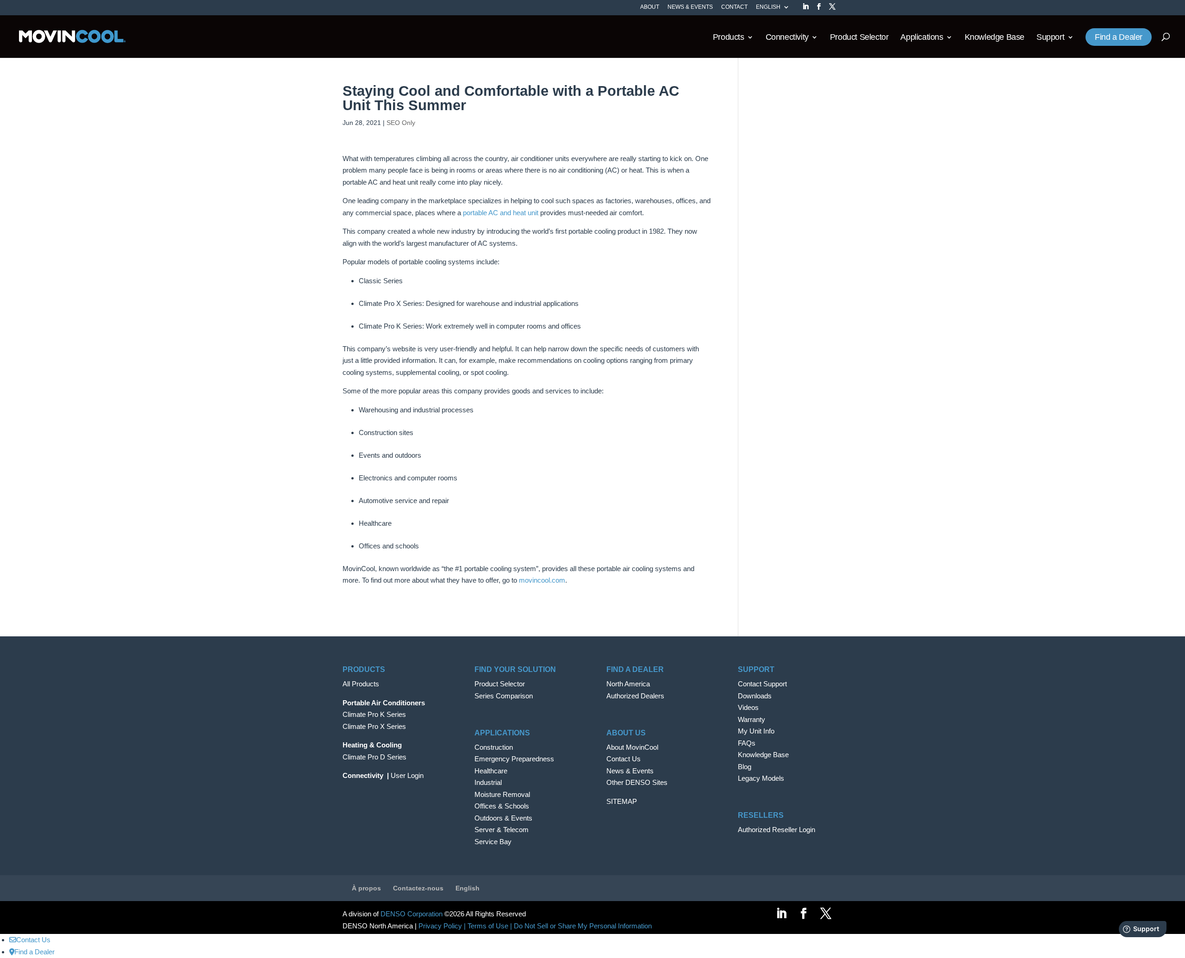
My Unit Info (756, 731)
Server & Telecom (501, 830)
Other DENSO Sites (636, 782)
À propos (366, 888)
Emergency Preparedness (514, 759)
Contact (734, 7)
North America (628, 684)
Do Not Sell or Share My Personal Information (583, 926)
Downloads (755, 696)
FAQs (746, 743)
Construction (493, 747)
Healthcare (490, 771)
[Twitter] (832, 9)
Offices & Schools (501, 806)
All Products (361, 684)
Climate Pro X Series (374, 726)
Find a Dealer (1118, 38)
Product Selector (859, 38)
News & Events (690, 7)
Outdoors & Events (503, 818)
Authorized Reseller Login (776, 830)
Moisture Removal (502, 794)
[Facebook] (819, 9)
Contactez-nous (418, 888)
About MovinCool (632, 747)
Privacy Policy (440, 926)
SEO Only (401, 122)
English (768, 7)
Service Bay (492, 842)
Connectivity (787, 38)
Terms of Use (488, 926)
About (649, 7)
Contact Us (623, 759)
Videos (748, 707)
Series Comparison (503, 696)
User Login (407, 775)
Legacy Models (761, 778)
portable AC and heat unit (500, 213)
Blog (744, 767)
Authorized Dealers (635, 696)
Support (1050, 38)
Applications (921, 38)
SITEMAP (621, 801)
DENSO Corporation (411, 914)
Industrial (488, 782)
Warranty (751, 719)
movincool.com (542, 580)
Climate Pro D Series (374, 757)
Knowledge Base (994, 38)
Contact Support (762, 684)
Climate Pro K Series (374, 714)
